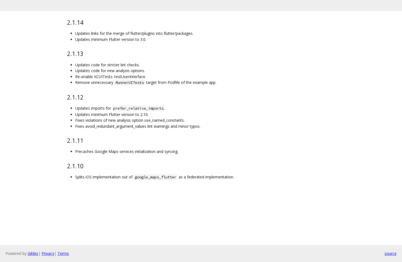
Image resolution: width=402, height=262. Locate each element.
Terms (63, 253)
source (390, 253)
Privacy (48, 253)
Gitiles (33, 253)
